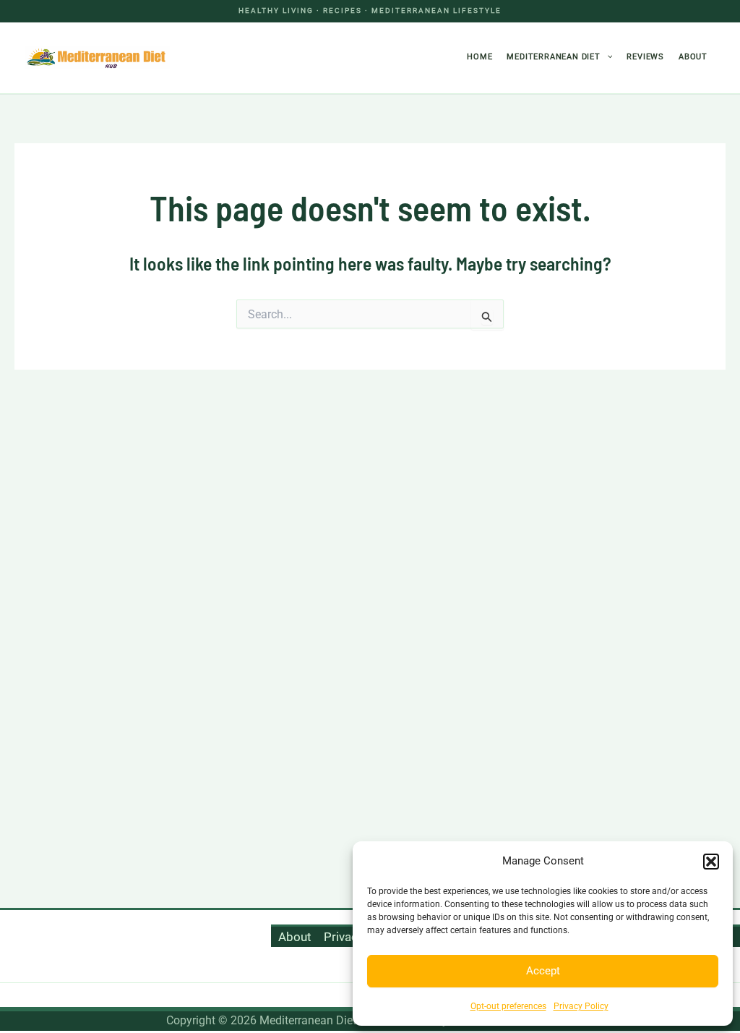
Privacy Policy (581, 1006)
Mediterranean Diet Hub (270, 57)
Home (479, 56)
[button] (711, 861)
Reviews (645, 56)
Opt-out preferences (508, 1006)
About (693, 56)
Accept (543, 970)
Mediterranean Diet (553, 56)
